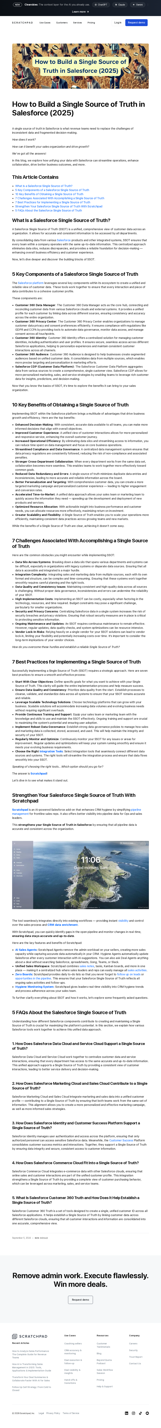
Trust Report (135, 1357)
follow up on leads (129, 974)
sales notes (87, 966)
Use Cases (44, 22)
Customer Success (121, 1140)
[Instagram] (133, 1413)
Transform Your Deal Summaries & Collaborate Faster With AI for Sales (31, 1379)
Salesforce (64, 240)
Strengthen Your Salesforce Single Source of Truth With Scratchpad (58, 206)
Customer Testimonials (103, 1345)
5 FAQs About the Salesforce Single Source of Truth (48, 210)
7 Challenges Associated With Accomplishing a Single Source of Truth (59, 198)
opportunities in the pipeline (33, 978)
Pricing (91, 22)
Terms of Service (71, 1413)
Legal (41, 1413)
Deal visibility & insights (72, 1371)
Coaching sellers (73, 1343)
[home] (22, 23)
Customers (61, 22)
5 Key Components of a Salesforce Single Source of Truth (52, 190)
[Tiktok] (140, 1413)
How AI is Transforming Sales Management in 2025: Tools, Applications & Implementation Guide (31, 1367)
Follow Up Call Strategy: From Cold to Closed (31, 1389)
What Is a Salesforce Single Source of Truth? (43, 186)
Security (133, 1350)
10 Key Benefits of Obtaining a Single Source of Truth (49, 194)
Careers (133, 1343)
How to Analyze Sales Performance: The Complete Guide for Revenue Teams (30, 1354)
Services (77, 22)
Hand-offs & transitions (70, 1381)
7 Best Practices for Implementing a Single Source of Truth (52, 202)
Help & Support (105, 1386)
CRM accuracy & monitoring (72, 1352)
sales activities (137, 970)
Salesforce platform (30, 283)
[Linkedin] (126, 1413)
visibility (123, 920)
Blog (99, 1353)
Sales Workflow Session (105, 1371)
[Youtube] (147, 1413)
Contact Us (135, 1363)
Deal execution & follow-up (73, 1361)
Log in (117, 22)
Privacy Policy (53, 1413)
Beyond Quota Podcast (104, 1361)
